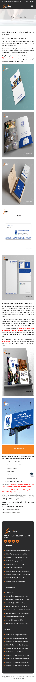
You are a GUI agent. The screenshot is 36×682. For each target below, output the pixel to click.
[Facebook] (5, 541)
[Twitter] (9, 541)
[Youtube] (17, 541)
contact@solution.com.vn (13, 509)
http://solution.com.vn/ (13, 512)
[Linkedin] (13, 541)
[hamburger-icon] (32, 6)
